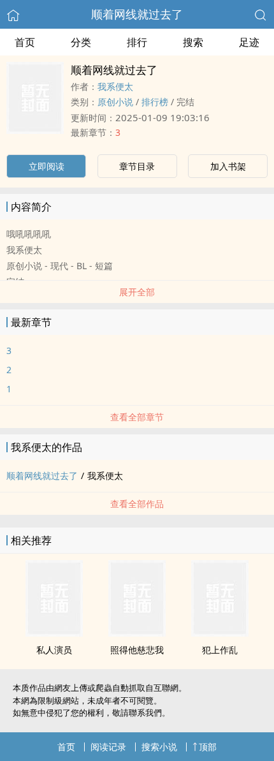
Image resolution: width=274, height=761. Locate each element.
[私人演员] (54, 633)
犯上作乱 (220, 650)
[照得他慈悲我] (137, 633)
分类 (81, 42)
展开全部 (137, 292)
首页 (25, 42)
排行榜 (154, 102)
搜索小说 (159, 747)
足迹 (249, 42)
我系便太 (115, 86)
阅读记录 (108, 747)
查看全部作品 (137, 504)
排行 (137, 42)
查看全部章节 (137, 417)
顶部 (208, 747)
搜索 (193, 42)
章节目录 (137, 166)
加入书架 (228, 166)
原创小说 (115, 102)
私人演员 (54, 650)
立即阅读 (46, 166)
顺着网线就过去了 (137, 14)
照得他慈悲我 (137, 650)
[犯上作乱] (220, 633)
